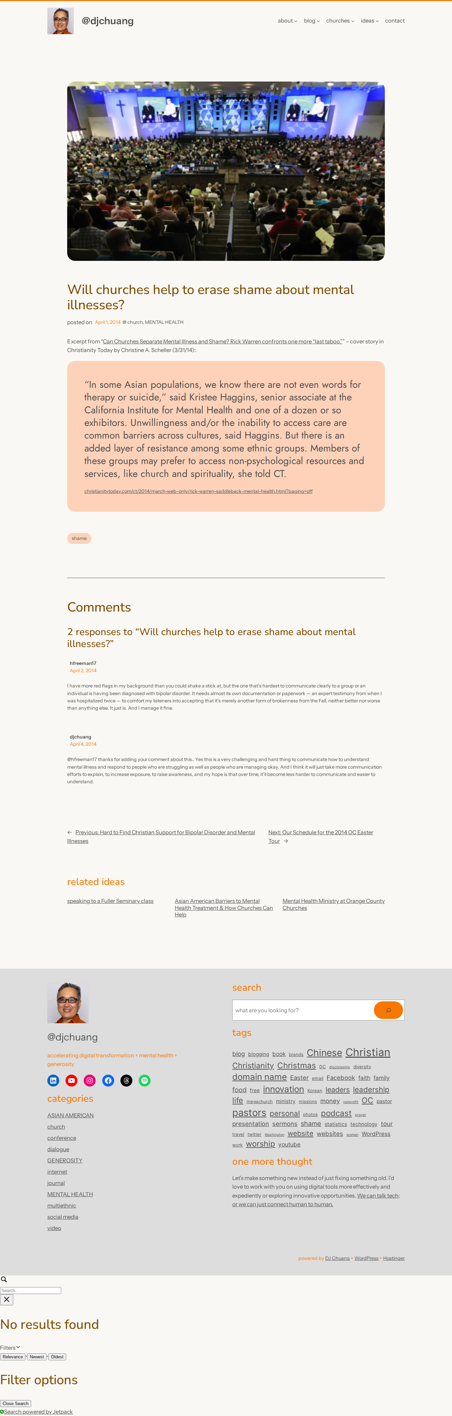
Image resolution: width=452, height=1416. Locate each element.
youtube (289, 1144)
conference (61, 1138)
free (255, 1090)
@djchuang (108, 21)
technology (364, 1124)
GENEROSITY (64, 1160)
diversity (362, 1066)
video (54, 1228)
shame (79, 538)
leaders (338, 1089)
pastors (249, 1112)
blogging (258, 1054)
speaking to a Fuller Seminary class (110, 901)
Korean (314, 1090)
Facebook (341, 1077)
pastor (384, 1101)
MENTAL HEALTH (164, 322)
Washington (274, 1135)
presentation (250, 1123)
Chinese (324, 1052)
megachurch (260, 1101)
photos (310, 1114)
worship (260, 1144)
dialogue (58, 1149)
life (237, 1100)
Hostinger (394, 1258)
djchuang (80, 737)
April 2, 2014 (83, 671)
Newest (37, 1356)
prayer (360, 1115)
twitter (254, 1134)
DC (322, 1066)
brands (296, 1054)
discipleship (339, 1067)
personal (285, 1113)
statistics (336, 1124)
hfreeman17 (83, 663)
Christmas (296, 1065)
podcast (336, 1113)
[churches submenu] (352, 21)
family (382, 1077)
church (135, 322)
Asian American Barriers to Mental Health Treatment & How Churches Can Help (224, 907)
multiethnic (61, 1205)
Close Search (15, 1403)
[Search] (388, 1010)
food (239, 1090)
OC (367, 1100)
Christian (367, 1052)
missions (308, 1101)
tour (387, 1123)
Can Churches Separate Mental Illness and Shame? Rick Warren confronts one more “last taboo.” (222, 341)
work (237, 1145)
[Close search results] (6, 1299)
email (317, 1078)
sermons (284, 1123)
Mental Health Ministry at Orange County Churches (334, 904)
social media (62, 1216)
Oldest (57, 1356)
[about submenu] (295, 21)
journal (56, 1183)
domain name (259, 1077)
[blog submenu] (318, 21)
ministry (285, 1101)
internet (57, 1171)
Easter (299, 1077)
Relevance (13, 1356)
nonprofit (350, 1102)
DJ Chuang (337, 1258)
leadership (371, 1089)
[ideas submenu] (377, 21)
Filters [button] (17, 1348)
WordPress (376, 1133)
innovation (283, 1089)
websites (330, 1133)
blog (238, 1053)
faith (364, 1077)
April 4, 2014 (83, 744)
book (279, 1053)
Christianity (253, 1065)
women (352, 1135)
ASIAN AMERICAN (70, 1115)
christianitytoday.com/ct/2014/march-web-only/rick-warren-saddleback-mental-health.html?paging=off (198, 491)
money (330, 1100)
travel (238, 1134)
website (300, 1133)
